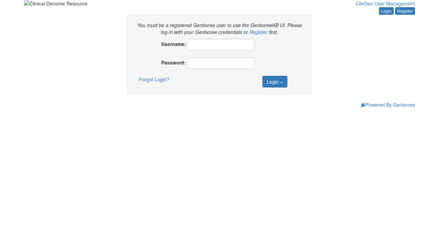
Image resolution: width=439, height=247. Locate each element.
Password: (173, 62)
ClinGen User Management (385, 3)
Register (405, 11)
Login (386, 11)
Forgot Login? (154, 79)
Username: (173, 43)
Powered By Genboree (390, 104)
